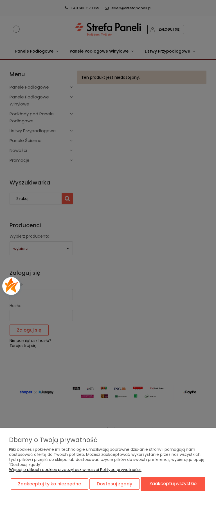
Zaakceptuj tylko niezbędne (49, 484)
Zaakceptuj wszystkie (173, 483)
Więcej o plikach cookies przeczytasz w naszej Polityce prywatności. (75, 469)
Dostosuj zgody (114, 484)
